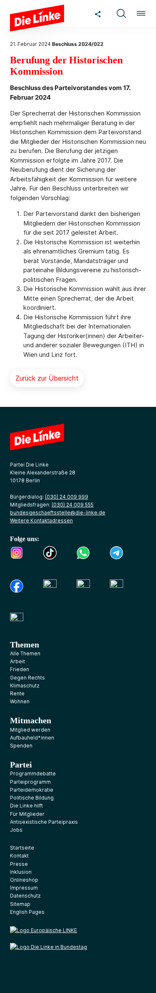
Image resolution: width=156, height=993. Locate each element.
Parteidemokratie (31, 790)
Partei (21, 764)
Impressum (24, 888)
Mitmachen (30, 720)
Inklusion (21, 872)
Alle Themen (25, 653)
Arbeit (17, 661)
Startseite (22, 848)
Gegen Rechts (27, 678)
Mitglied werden (30, 730)
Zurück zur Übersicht (47, 378)
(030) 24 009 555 (73, 505)
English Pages (27, 912)
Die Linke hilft (26, 805)
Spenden (21, 745)
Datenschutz (25, 896)
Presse (19, 864)
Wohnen (20, 701)
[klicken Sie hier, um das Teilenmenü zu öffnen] (97, 13)
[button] (121, 13)
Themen (24, 644)
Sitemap (20, 904)
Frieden (19, 669)
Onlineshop (24, 880)
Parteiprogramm (30, 782)
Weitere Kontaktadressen (41, 520)
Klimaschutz (25, 685)
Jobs (16, 830)
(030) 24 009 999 (66, 497)
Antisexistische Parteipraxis (44, 822)
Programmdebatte (33, 773)
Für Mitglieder (27, 814)
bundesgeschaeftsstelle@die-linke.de (57, 512)
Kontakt (19, 856)
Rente (17, 693)
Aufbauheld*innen (32, 738)
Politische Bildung (32, 798)
